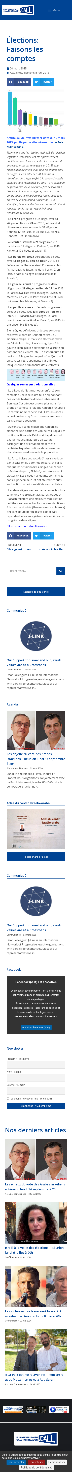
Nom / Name (14, 1071)
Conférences (21, 768)
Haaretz (40, 526)
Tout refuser (36, 1462)
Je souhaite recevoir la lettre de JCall (31, 1098)
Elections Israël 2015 (36, 72)
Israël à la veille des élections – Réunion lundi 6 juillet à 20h (34, 1250)
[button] (54, 10)
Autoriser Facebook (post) (36, 1027)
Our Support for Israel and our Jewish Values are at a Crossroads (34, 662)
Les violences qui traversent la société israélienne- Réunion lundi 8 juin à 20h (33, 1313)
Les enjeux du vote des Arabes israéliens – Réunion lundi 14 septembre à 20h (36, 759)
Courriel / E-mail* (16, 1085)
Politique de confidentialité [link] (36, 1467)
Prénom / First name (18, 1058)
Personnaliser (56, 1462)
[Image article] (36, 636)
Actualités (16, 72)
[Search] (60, 571)
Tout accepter (16, 1462)
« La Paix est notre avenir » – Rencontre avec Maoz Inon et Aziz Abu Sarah (34, 1377)
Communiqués (14, 669)
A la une (10, 768)
